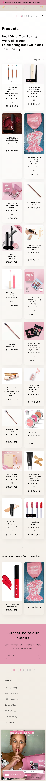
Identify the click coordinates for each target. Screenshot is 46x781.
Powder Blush (34, 433)
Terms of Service (12, 705)
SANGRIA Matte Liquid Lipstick (12, 139)
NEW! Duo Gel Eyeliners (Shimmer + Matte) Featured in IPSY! (11, 91)
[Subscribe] (38, 656)
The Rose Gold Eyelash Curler (12, 475)
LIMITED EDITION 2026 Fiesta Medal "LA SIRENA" (34, 161)
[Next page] (30, 547)
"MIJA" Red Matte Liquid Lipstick (12, 605)
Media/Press (10, 711)
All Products (34, 607)
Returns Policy (11, 693)
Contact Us (10, 722)
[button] (3, 16)
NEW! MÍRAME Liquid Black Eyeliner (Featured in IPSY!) (34, 90)
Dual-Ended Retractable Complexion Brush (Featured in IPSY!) (11, 392)
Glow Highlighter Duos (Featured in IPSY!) (34, 247)
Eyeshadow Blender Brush (12, 345)
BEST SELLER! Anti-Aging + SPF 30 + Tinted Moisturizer (34, 477)
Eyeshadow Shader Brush (34, 203)
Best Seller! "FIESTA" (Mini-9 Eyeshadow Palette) (34, 301)
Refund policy (11, 717)
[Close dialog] (43, 731)
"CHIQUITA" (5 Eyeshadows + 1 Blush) (12, 205)
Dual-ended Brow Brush (12, 430)
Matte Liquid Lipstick (34, 523)
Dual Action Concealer (12, 523)
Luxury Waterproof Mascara (11, 256)
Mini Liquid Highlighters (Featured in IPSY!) (34, 388)
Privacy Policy (11, 688)
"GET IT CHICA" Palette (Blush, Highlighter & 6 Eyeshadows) (34, 347)
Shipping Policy (12, 699)
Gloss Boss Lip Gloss (12, 294)
